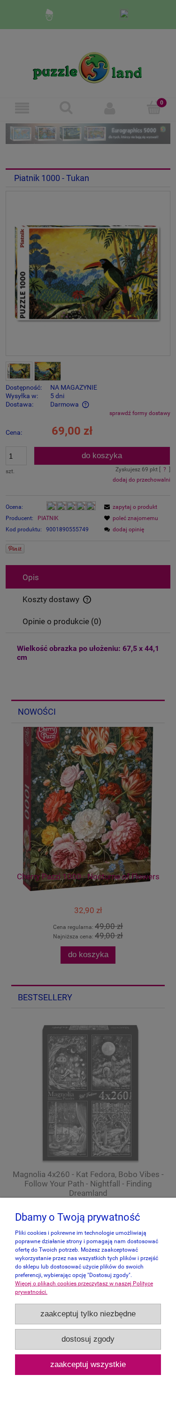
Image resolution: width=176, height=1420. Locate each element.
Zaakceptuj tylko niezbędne (88, 1313)
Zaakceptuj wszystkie (88, 1364)
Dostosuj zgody (88, 1339)
